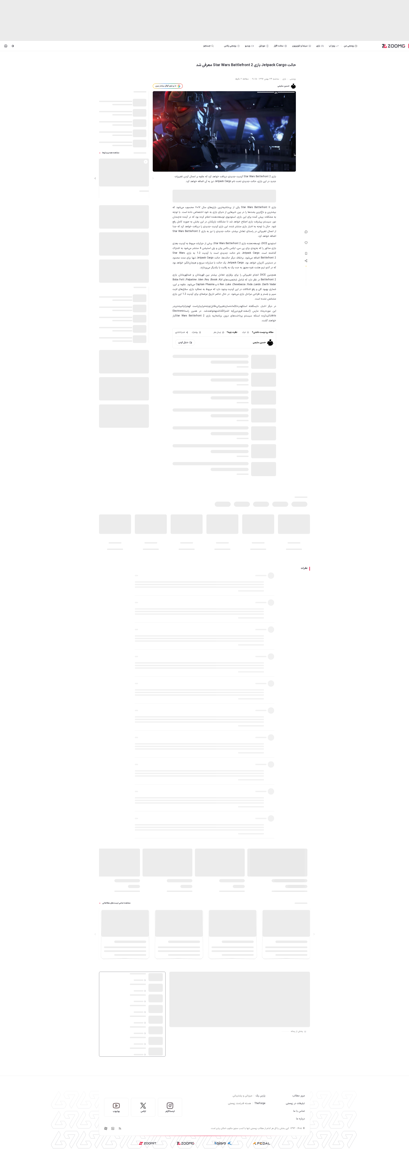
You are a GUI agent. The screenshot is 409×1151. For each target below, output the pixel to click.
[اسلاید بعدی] (95, 178)
